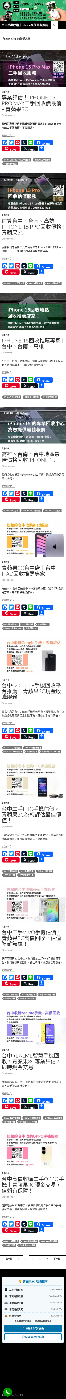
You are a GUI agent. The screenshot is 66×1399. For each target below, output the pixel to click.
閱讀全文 (8, 135)
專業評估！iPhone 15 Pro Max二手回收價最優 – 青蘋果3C (32, 103)
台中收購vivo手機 (26, 998)
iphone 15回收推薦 (12, 397)
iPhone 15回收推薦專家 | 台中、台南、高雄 (32, 343)
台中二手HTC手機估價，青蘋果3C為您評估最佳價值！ (31, 814)
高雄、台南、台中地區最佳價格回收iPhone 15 (31, 457)
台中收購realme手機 (28, 1122)
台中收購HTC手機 (26, 875)
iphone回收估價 (35, 283)
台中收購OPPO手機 (27, 1245)
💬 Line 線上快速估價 (33, 1337)
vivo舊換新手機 (28, 995)
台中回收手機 (32, 752)
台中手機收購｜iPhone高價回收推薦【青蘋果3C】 (26, 25)
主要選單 (62, 25)
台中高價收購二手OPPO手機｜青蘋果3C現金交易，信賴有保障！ (33, 1185)
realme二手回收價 (12, 1118)
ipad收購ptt (42, 624)
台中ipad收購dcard (12, 628)
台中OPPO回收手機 (49, 1241)
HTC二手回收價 (10, 871)
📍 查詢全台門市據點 (33, 1328)
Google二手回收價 (12, 748)
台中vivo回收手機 (47, 995)
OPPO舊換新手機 (30, 1241)
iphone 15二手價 (11, 511)
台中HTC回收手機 (45, 871)
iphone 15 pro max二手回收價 (17, 160)
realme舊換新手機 (32, 1118)
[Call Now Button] (7, 1392)
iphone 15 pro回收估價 (14, 283)
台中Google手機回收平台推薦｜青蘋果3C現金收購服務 (31, 691)
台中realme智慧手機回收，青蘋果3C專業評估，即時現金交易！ (31, 1061)
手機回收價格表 (10, 164)
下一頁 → (58, 1258)
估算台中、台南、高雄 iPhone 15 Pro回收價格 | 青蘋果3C (33, 227)
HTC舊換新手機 (27, 871)
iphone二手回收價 (42, 160)
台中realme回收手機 (53, 1118)
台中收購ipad (31, 628)
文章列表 (5, 92)
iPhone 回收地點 (32, 397)
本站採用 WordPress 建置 (12, 1395)
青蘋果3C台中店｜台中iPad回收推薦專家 (29, 571)
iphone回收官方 (53, 283)
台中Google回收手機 (13, 752)
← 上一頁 (7, 1258)
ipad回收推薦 (27, 624)
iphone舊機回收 (50, 397)
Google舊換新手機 (33, 748)
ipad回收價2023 (10, 624)
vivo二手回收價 (11, 995)
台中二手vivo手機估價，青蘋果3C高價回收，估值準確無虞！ (32, 938)
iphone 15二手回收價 (32, 511)
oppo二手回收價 (11, 1241)
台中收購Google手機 (51, 752)
